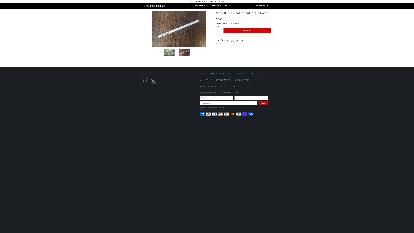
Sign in (259, 5)
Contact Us (256, 74)
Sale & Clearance (214, 5)
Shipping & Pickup (225, 74)
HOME (196, 5)
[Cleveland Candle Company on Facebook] (147, 81)
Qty (217, 27)
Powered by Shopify (207, 110)
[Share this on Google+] (237, 40)
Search (204, 74)
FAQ (212, 74)
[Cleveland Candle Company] (154, 6)
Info (226, 5)
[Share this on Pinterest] (232, 40)
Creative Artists (223, 80)
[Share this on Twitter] (222, 40)
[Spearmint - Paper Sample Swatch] (178, 29)
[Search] (264, 5)
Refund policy (227, 86)
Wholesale (206, 80)
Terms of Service (209, 86)
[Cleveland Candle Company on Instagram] (154, 81)
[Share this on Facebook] (227, 40)
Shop (201, 5)
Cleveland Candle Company (214, 107)
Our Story (242, 74)
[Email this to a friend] (242, 40)
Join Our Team (241, 80)
